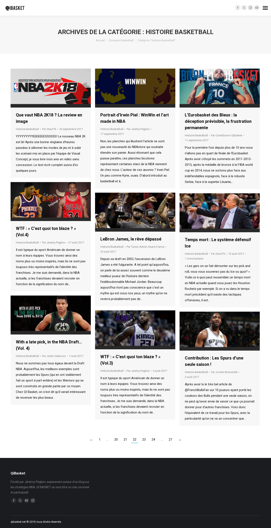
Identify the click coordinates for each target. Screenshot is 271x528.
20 (116, 439)
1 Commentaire (194, 258)
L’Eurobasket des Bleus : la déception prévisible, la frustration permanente (218, 121)
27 (170, 439)
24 (153, 439)
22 (134, 439)
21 (125, 439)
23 (144, 439)
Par (49, 129)
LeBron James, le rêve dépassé (130, 239)
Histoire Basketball (27, 129)
